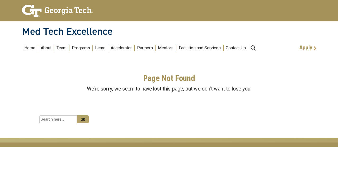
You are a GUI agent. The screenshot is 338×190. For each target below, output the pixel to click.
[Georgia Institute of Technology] (57, 9)
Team (62, 47)
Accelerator (121, 47)
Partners (145, 47)
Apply (306, 48)
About (46, 47)
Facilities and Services (200, 47)
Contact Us (236, 47)
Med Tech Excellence (67, 31)
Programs (81, 47)
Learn (100, 47)
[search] (253, 47)
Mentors (165, 47)
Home (29, 47)
